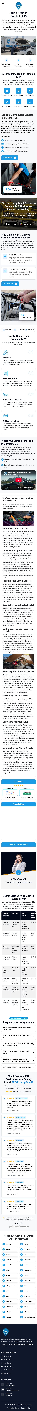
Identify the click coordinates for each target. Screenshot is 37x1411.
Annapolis (8, 1259)
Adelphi (8, 1254)
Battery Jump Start (7, 95)
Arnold (8, 1275)
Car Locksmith (8, 1370)
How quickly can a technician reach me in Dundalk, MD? (17, 1029)
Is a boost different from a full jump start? (17, 1067)
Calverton (26, 1291)
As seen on (18, 1223)
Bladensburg (27, 1249)
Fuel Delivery (18, 106)
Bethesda (26, 1244)
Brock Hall (26, 1265)
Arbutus (8, 1270)
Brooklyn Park (28, 1270)
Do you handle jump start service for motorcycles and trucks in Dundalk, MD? (16, 1060)
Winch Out (7, 1373)
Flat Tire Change (18, 95)
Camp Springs (28, 1301)
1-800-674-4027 (15, 216)
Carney (26, 1306)
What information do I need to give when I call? (17, 1036)
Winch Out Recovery (30, 106)
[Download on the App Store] (11, 224)
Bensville (8, 1317)
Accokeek (8, 1249)
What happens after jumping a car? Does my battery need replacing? (18, 1044)
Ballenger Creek (10, 1286)
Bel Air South (9, 1306)
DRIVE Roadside (15, 1404)
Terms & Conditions (13, 1408)
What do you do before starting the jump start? (16, 1052)
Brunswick (27, 1275)
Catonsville (27, 1312)
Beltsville (8, 1312)
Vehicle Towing (30, 95)
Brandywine (27, 1259)
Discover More (7, 158)
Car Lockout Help (7, 106)
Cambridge (27, 1296)
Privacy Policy (25, 1408)
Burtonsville (27, 1280)
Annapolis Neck (10, 1265)
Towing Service (8, 1366)
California (26, 1286)
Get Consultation (8, 284)
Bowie (25, 1254)
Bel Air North (9, 1301)
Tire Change (7, 1356)
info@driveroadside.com (12, 1390)
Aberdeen (8, 1244)
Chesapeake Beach (29, 1317)
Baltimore (8, 1291)
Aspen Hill (8, 1280)
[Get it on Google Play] (25, 224)
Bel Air (8, 1296)
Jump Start (7, 1359)
